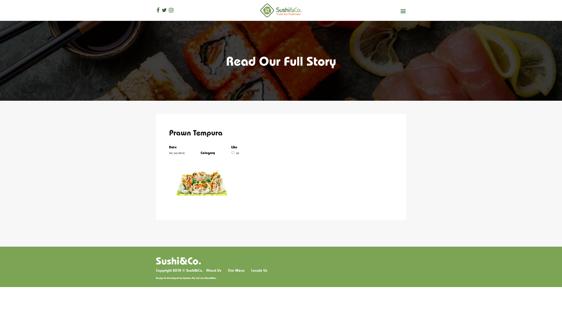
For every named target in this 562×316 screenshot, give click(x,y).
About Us (213, 270)
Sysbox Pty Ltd (191, 278)
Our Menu (236, 270)
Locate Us (259, 270)
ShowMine (210, 278)
